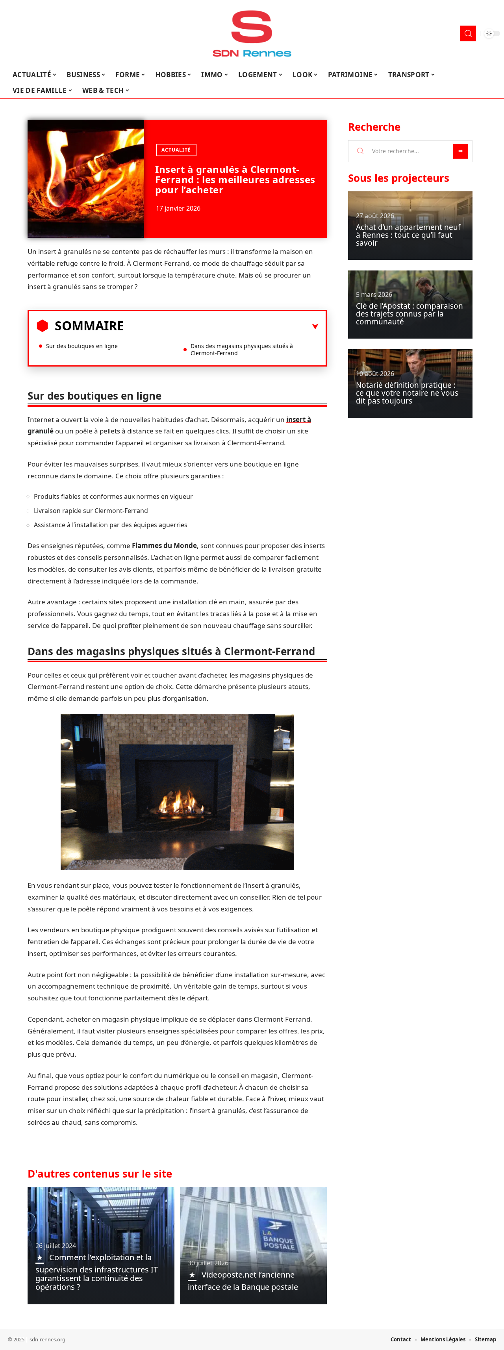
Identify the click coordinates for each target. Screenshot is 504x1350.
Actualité (176, 149)
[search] (468, 33)
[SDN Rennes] (252, 33)
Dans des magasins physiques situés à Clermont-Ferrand (242, 349)
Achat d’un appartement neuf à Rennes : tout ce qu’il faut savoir (408, 235)
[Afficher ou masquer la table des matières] (221, 326)
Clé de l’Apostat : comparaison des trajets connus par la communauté (409, 314)
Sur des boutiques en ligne (82, 346)
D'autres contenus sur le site (100, 1174)
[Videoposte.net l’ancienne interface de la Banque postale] (253, 1245)
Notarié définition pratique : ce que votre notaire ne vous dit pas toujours (407, 393)
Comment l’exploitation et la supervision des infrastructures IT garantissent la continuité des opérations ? (96, 1272)
